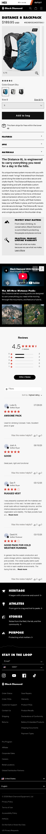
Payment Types (27, 733)
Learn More (20, 250)
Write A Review (25, 377)
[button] (30, 8)
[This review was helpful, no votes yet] (35, 436)
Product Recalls (27, 710)
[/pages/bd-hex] (4, 3)
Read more (13, 515)
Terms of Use (7, 807)
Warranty (25, 699)
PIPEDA (5, 819)
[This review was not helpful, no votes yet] (39, 436)
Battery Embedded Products (32, 722)
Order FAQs (6, 699)
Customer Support (9, 705)
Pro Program (7, 742)
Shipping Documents (29, 728)
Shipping (5, 716)
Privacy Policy (7, 802)
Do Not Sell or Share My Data (13, 825)
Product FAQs (26, 705)
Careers (5, 759)
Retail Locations (8, 765)
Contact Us (6, 710)
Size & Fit (38, 99)
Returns (5, 722)
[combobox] (32, 395)
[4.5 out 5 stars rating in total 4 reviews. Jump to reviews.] (8, 80)
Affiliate (5, 747)
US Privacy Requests (10, 830)
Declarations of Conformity (32, 716)
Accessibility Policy (9, 813)
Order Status (7, 693)
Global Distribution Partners (13, 770)
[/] (12, 8)
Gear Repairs (26, 693)
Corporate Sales (8, 753)
